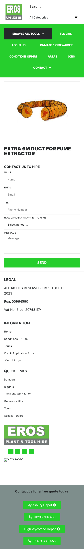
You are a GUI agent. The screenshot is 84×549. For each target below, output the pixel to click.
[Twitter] (17, 451)
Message (10, 233)
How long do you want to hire (25, 217)
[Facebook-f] (10, 451)
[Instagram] (24, 451)
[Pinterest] (31, 451)
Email (7, 187)
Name (7, 172)
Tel (6, 202)
